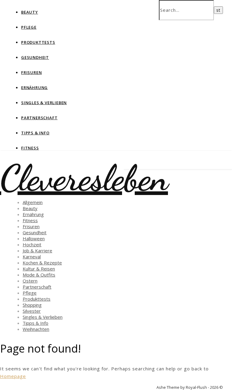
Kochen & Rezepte (42, 263)
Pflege (29, 27)
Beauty (29, 12)
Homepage (13, 376)
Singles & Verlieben (44, 102)
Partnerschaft (39, 117)
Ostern (30, 281)
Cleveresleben (84, 178)
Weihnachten (36, 329)
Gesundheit (35, 57)
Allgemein (33, 202)
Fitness (30, 148)
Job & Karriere (37, 251)
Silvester (32, 311)
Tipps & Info (35, 133)
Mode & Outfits (39, 275)
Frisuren (31, 72)
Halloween (34, 238)
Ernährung (34, 87)
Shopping (32, 305)
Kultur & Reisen (39, 269)
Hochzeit (32, 244)
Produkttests (38, 42)
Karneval (32, 257)
